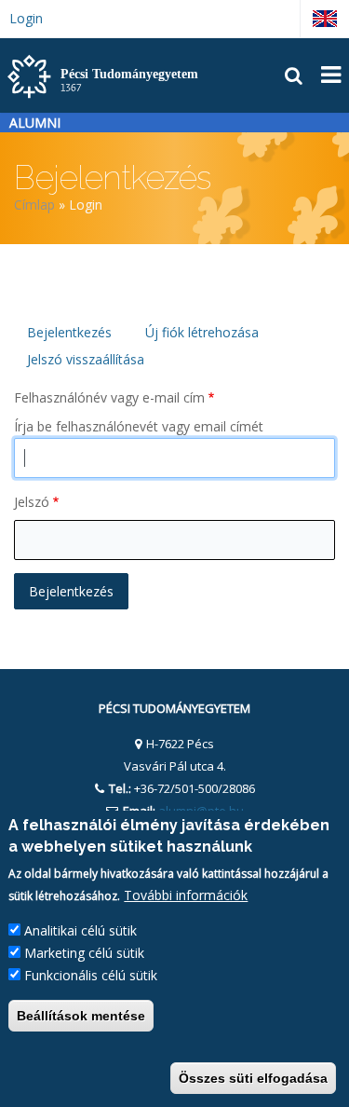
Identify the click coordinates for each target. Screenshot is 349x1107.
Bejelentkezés (69, 332)
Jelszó (31, 502)
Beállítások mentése (81, 1015)
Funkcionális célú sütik (90, 975)
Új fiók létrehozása (202, 332)
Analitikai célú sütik (80, 930)
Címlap (34, 204)
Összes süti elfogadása (253, 1078)
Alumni (34, 122)
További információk (186, 895)
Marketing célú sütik (84, 953)
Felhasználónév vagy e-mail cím (109, 397)
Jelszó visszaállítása (85, 359)
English (324, 18)
